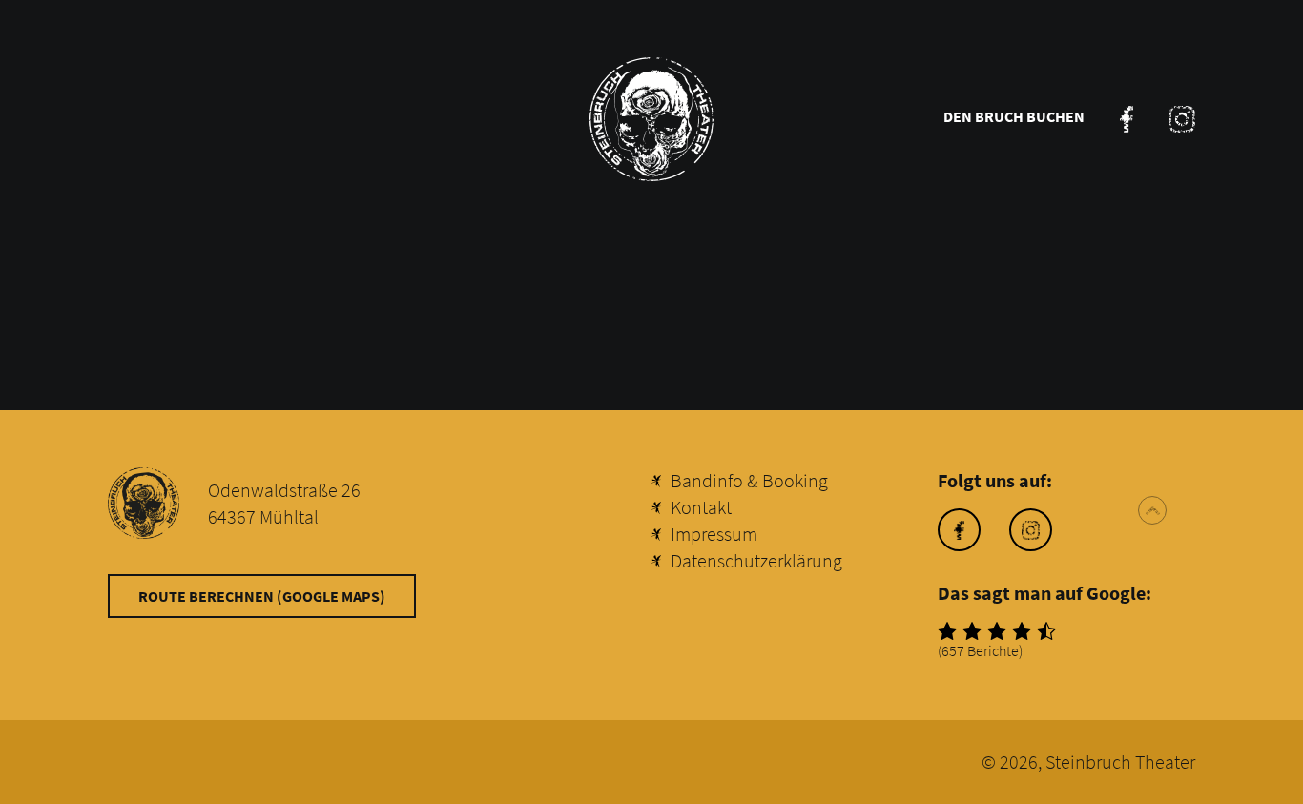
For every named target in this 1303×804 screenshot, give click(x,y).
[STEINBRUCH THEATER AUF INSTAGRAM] (1182, 119)
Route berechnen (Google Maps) (261, 596)
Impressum (714, 534)
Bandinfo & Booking (749, 480)
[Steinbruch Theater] (651, 119)
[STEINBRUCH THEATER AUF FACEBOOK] (1126, 119)
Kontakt (701, 507)
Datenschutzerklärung (756, 560)
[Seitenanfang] (1152, 510)
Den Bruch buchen (1014, 116)
